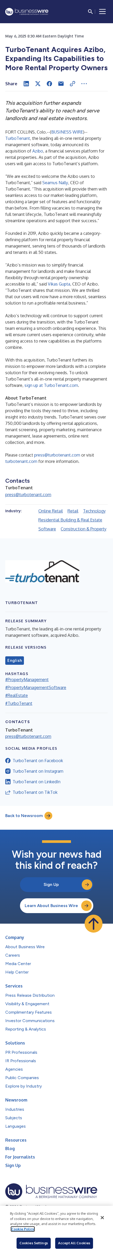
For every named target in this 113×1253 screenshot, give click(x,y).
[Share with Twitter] (38, 83)
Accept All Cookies (74, 1243)
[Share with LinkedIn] (26, 83)
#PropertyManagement (27, 679)
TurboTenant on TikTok (35, 792)
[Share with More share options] (84, 83)
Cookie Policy (22, 1229)
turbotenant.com (21, 461)
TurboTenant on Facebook (38, 760)
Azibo (37, 151)
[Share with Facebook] (49, 83)
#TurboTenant (18, 703)
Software (47, 528)
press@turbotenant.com (57, 455)
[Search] (90, 11)
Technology (94, 511)
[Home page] (26, 12)
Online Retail (50, 511)
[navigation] (102, 11)
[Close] (102, 1217)
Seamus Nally (55, 182)
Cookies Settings (33, 1243)
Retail (73, 511)
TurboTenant (17, 138)
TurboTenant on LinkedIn (36, 781)
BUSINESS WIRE (67, 132)
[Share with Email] (61, 83)
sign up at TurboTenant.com (51, 385)
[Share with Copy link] (72, 83)
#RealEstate (16, 695)
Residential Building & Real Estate (70, 520)
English (14, 660)
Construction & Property (83, 528)
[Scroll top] (93, 924)
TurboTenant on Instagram (38, 771)
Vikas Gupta (59, 284)
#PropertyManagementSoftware (35, 687)
